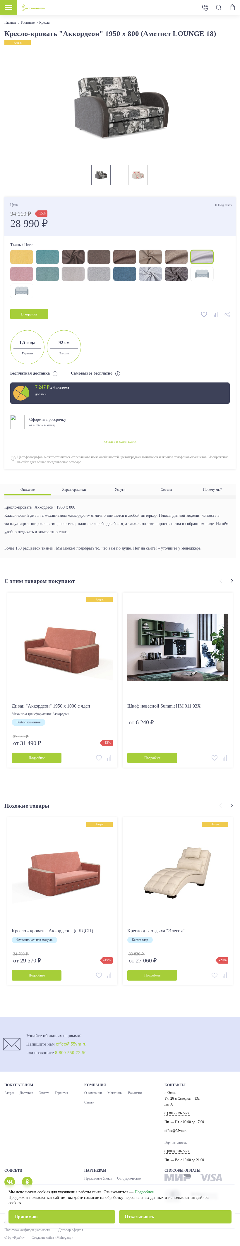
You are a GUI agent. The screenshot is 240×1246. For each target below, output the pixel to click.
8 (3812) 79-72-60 (177, 1113)
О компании (93, 1093)
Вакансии (135, 1093)
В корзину (29, 314)
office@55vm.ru (71, 1044)
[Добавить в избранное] (204, 314)
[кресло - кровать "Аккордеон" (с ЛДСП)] (62, 872)
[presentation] (221, 581)
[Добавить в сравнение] (216, 314)
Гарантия (61, 1093)
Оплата (44, 1093)
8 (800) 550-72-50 (205, 7)
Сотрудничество (129, 1178)
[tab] (27, 489)
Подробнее (144, 1192)
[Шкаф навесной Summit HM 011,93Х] (177, 647)
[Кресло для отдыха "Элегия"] (177, 872)
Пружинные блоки (98, 1178)
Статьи (89, 1102)
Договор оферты (70, 1230)
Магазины (114, 1093)
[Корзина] (232, 7)
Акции (9, 1093)
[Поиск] (218, 7)
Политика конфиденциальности (27, 1230)
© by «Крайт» (14, 1237)
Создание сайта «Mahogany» (52, 1237)
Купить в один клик (120, 441)
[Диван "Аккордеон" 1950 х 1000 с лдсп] (62, 647)
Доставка (26, 1093)
